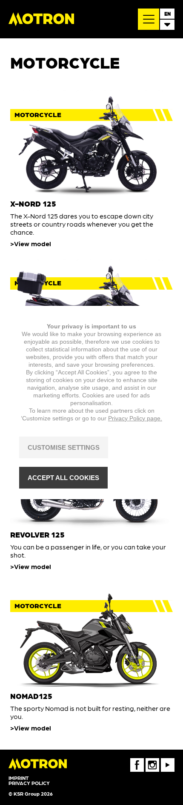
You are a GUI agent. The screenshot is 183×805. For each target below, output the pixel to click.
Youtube (167, 761)
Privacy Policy (29, 783)
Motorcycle (37, 114)
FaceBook (137, 761)
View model (32, 243)
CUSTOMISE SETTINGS (64, 447)
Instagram (152, 761)
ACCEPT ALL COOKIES (63, 477)
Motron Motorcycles (41, 19)
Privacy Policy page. (135, 418)
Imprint (19, 778)
